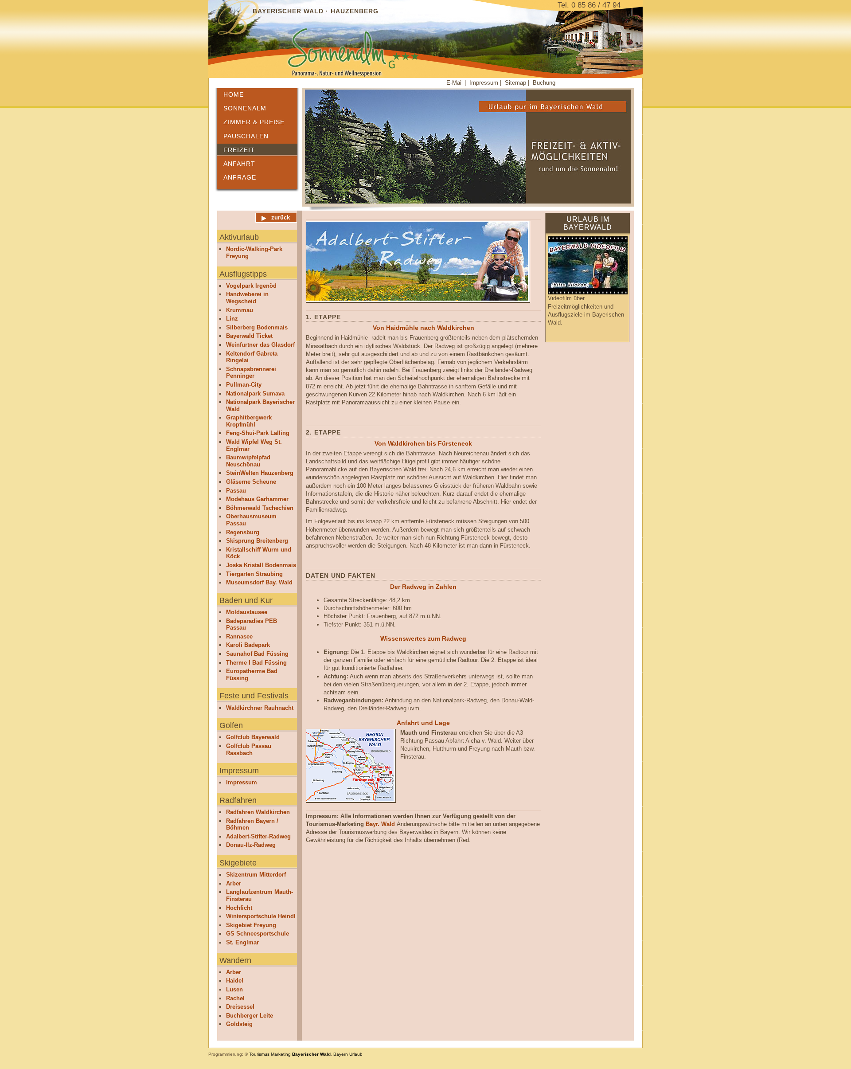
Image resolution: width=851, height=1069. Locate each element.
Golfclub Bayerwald (253, 737)
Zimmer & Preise (254, 121)
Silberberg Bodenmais (257, 327)
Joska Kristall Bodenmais (261, 565)
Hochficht (239, 908)
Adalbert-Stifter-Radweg (258, 836)
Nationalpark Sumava (255, 393)
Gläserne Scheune (251, 481)
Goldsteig (239, 1024)
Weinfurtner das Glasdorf (260, 344)
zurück (280, 217)
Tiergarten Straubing (254, 574)
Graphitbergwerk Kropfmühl (249, 421)
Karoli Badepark (248, 645)
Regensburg (242, 532)
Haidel (234, 980)
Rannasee (239, 636)
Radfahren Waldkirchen (258, 812)
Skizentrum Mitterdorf (256, 874)
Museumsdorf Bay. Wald (259, 582)
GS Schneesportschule (257, 933)
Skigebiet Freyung (251, 925)
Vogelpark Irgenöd (251, 285)
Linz (232, 318)
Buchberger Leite (249, 1015)
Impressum (484, 82)
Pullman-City (244, 384)
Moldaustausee (246, 612)
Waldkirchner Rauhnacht (259, 708)
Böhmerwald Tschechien (259, 508)
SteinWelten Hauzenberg (259, 473)
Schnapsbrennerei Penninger (251, 373)
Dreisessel (240, 1006)
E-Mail (454, 82)
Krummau (239, 310)
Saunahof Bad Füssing (257, 653)
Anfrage (239, 177)
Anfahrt (239, 163)
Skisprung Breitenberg (257, 540)
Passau (236, 490)
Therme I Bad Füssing (256, 662)
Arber (233, 883)
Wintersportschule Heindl (261, 916)
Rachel (235, 998)
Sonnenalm (244, 108)
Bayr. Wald (380, 824)
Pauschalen (246, 136)
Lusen (234, 989)
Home (233, 94)
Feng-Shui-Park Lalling (257, 433)
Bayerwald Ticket (249, 336)
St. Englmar (242, 942)
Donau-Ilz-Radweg (251, 845)
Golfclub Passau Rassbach (248, 749)
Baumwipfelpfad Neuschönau (248, 461)
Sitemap (516, 82)
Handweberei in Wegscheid (247, 298)
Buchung (544, 82)
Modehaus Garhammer (257, 499)
